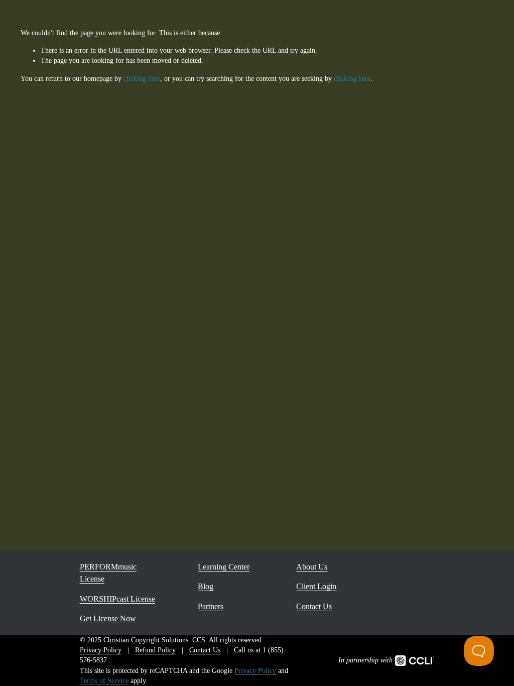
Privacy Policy (255, 670)
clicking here (141, 78)
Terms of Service (104, 680)
